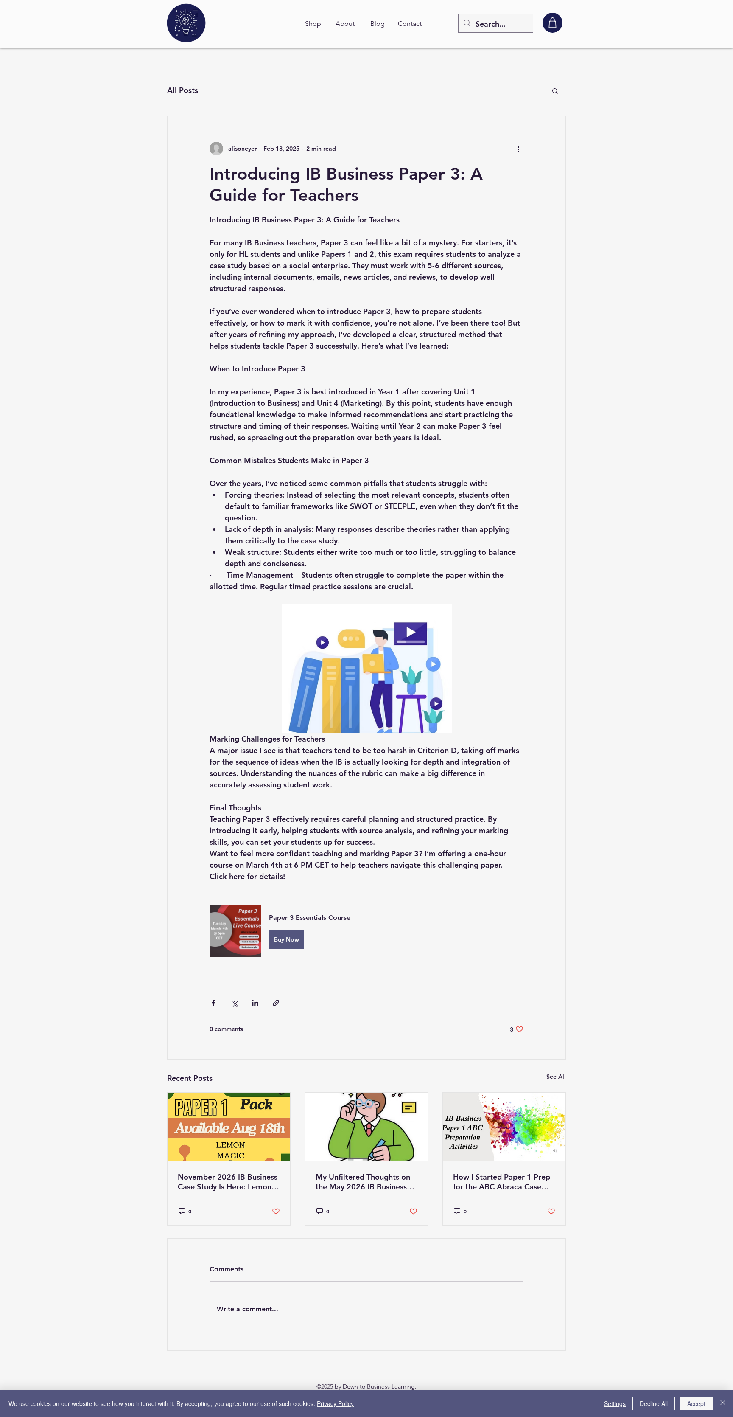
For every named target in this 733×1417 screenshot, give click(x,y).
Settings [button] (615, 1403)
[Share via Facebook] (214, 1003)
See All (556, 1076)
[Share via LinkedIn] (255, 1003)
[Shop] (552, 23)
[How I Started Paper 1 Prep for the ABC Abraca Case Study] (504, 1127)
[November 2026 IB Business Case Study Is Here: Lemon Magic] (229, 1127)
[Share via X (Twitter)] (234, 1003)
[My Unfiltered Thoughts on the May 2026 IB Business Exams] (366, 1127)
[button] (555, 90)
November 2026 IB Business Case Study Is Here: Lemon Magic (227, 1182)
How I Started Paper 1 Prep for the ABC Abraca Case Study (501, 1182)
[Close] (723, 1403)
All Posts (182, 90)
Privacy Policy (335, 1403)
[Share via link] (276, 1003)
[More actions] (518, 148)
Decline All (654, 1403)
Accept (696, 1403)
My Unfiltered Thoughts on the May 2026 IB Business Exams (363, 1182)
